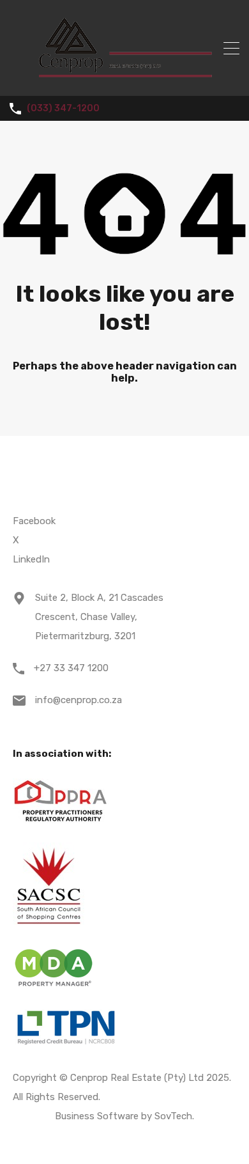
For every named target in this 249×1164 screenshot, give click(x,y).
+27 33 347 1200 (71, 668)
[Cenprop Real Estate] (125, 80)
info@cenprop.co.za (78, 700)
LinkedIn (31, 559)
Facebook (34, 521)
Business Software (97, 1116)
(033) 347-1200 (63, 109)
